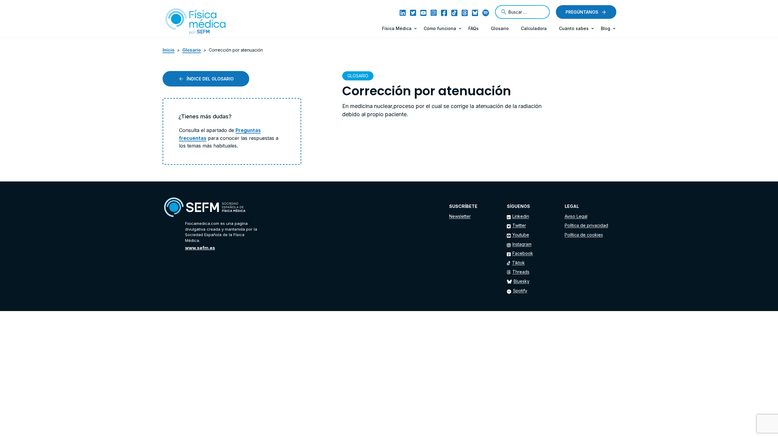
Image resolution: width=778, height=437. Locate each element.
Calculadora (534, 28)
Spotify (520, 290)
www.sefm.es (200, 247)
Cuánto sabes (574, 28)
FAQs (473, 28)
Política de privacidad (586, 225)
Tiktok (518, 262)
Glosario (500, 28)
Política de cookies (584, 234)
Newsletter (460, 216)
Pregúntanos (582, 12)
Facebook (522, 253)
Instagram (522, 244)
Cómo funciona (440, 28)
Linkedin (520, 216)
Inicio (168, 50)
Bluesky (521, 281)
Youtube (520, 234)
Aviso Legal (576, 216)
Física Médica (396, 28)
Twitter (519, 225)
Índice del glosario (210, 78)
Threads (520, 271)
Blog (605, 28)
